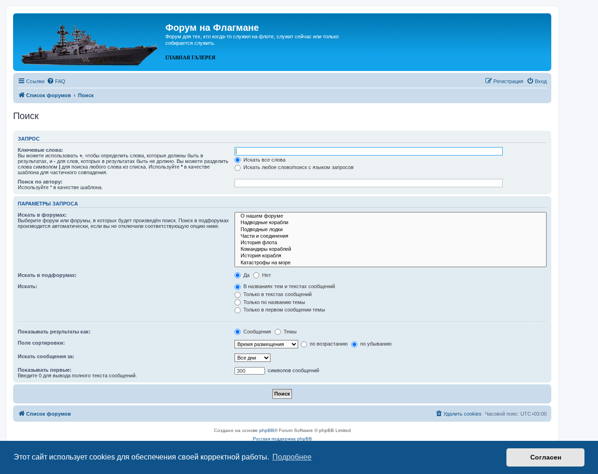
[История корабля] (390, 256)
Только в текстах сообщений (277, 294)
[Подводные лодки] (390, 229)
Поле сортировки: (41, 343)
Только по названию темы (273, 302)
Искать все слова (263, 160)
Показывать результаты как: (54, 331)
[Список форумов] (90, 41)
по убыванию (375, 344)
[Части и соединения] (390, 236)
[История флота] (390, 243)
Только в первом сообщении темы (283, 309)
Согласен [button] (545, 457)
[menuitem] (56, 81)
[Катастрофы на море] (390, 263)
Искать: (27, 286)
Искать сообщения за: (46, 356)
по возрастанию (328, 344)
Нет (266, 275)
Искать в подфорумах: (47, 275)
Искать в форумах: (42, 215)
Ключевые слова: (40, 150)
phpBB (266, 430)
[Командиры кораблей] (390, 249)
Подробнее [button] (292, 457)
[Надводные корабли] (390, 222)
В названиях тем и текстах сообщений (288, 286)
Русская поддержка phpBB (282, 438)
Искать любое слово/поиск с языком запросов (298, 167)
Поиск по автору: (40, 181)
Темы (289, 331)
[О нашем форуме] (390, 216)
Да (245, 275)
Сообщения (256, 331)
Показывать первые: (44, 370)
